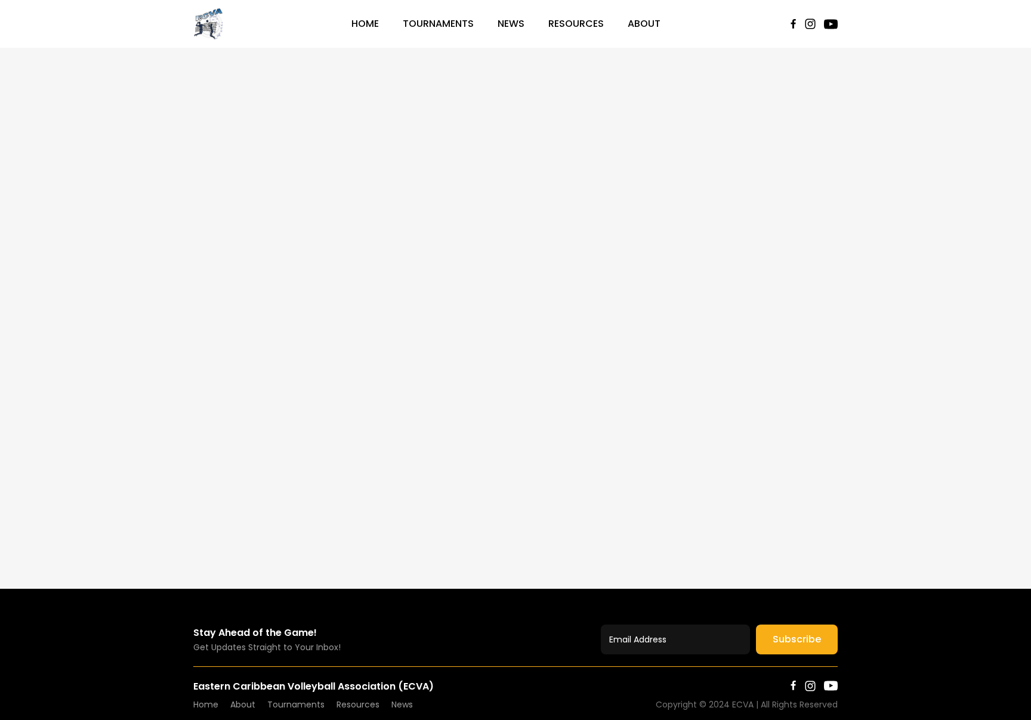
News (511, 23)
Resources (576, 23)
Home (365, 23)
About (644, 23)
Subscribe (797, 639)
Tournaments (438, 23)
